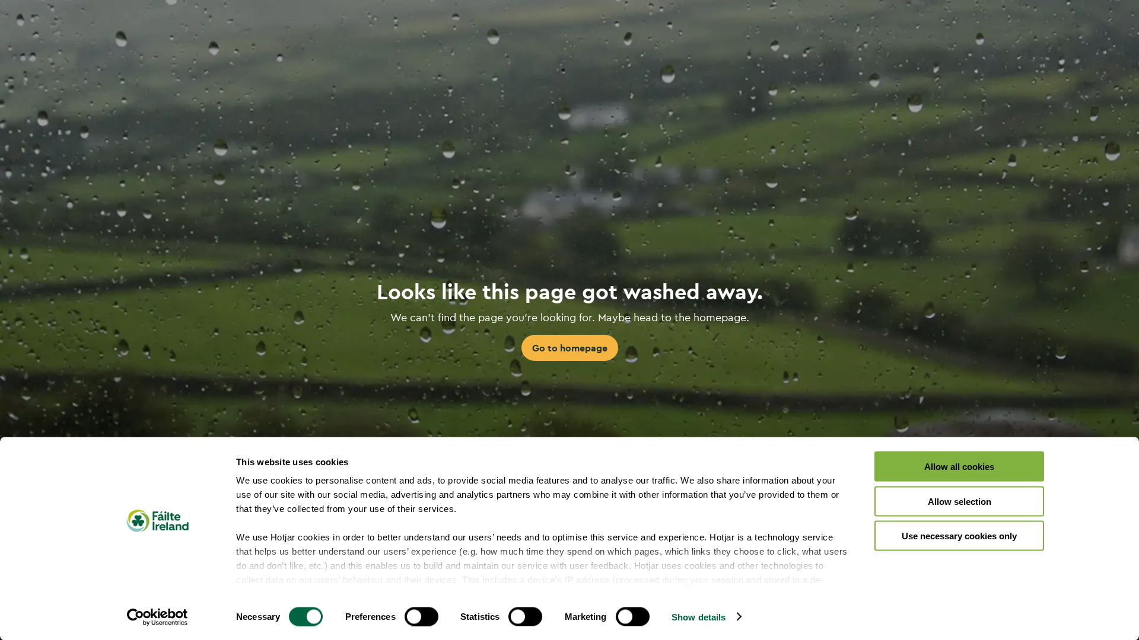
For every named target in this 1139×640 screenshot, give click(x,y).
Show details (699, 617)
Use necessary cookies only (959, 536)
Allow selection (959, 501)
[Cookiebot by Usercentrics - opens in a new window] (157, 617)
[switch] (421, 616)
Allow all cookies (959, 467)
